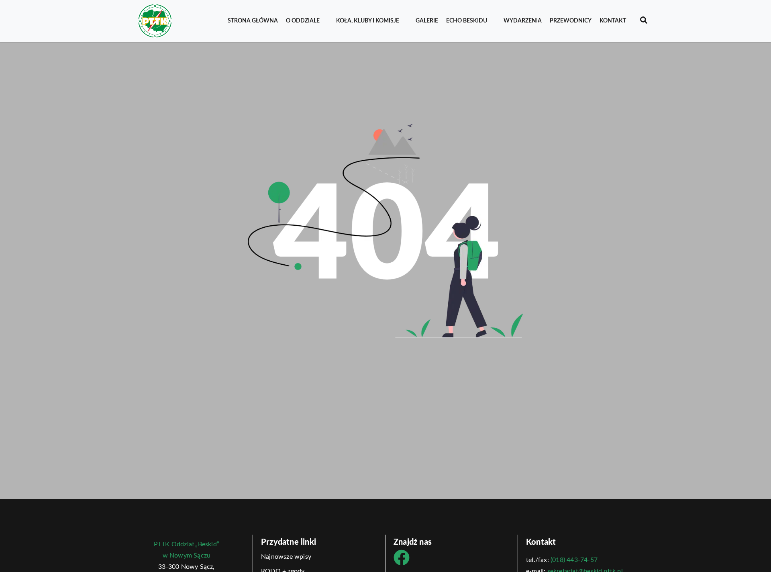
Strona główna (253, 21)
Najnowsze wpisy (286, 557)
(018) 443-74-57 (574, 560)
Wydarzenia (523, 21)
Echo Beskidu (466, 21)
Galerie (427, 21)
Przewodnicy (571, 21)
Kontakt (613, 21)
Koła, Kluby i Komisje (367, 21)
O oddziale (303, 21)
